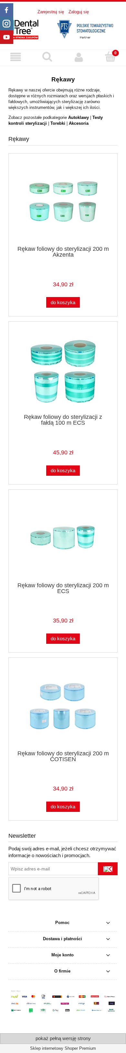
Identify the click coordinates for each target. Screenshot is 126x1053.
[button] (16, 57)
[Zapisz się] (108, 868)
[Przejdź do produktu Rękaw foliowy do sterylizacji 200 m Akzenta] (63, 203)
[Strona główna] (63, 29)
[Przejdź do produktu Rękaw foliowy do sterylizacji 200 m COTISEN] (63, 707)
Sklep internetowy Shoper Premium (63, 1048)
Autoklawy (78, 117)
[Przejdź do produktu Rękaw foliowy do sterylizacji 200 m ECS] (63, 539)
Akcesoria (79, 123)
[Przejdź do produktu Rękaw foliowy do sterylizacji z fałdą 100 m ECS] (63, 371)
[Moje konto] (79, 57)
